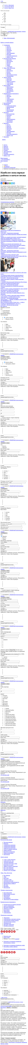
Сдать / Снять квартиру (10, 859)
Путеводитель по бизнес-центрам (12, 904)
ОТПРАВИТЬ (4, 488)
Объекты (9, 69)
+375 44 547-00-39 (9, 6)
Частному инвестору (9, 924)
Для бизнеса (10, 120)
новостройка (7, 992)
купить (5, 980)
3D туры (6, 885)
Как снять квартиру (9, 869)
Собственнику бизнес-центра (11, 920)
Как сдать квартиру (9, 867)
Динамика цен (7, 923)
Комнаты (6, 843)
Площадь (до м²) (5, 377)
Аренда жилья (7, 77)
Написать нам (7, 936)
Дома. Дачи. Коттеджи (9, 68)
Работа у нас (10, 57)
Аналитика (6, 104)
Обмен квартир (7, 850)
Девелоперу (10, 88)
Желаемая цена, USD (6, 482)
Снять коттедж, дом (9, 861)
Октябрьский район (10, 717)
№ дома (2, 545)
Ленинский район (10, 714)
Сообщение (3, 833)
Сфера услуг (8, 327)
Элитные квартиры (8, 862)
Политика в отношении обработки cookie (14, 945)
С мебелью (5, 697)
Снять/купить (5, 312)
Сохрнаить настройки (10, 1038)
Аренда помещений (9, 906)
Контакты (6, 112)
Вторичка (9, 115)
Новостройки (7, 85)
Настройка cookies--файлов (10, 946)
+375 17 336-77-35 (9, 8)
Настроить (3, 1007)
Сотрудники (10, 101)
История (9, 54)
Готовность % (4, 525)
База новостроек (8, 892)
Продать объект (9, 319)
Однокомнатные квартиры (7, 202)
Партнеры (9, 50)
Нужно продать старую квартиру (10, 417)
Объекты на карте (8, 908)
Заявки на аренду (11, 81)
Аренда (8, 95)
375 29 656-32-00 (5, 775)
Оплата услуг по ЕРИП (10, 870)
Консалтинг (10, 122)
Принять (9, 1007)
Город (2, 542)
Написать (3, 802)
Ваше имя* (3, 450)
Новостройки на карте (9, 894)
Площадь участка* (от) (6, 481)
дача (5, 472)
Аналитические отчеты (9, 921)
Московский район (10, 716)
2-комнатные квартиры (9, 846)
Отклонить (14, 1007)
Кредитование (7, 103)
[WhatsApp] (10, 183)
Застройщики (10, 91)
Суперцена (9, 66)
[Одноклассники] (3, 183)
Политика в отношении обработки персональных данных (12, 942)
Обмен (8, 65)
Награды (9, 49)
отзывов (17, 939)
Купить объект (9, 362)
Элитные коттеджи (8, 880)
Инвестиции (10, 111)
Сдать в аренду (9, 317)
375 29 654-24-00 (5, 781)
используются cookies (6, 1006)
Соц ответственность (12, 134)
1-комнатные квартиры (9, 845)
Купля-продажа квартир (10, 58)
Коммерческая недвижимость (11, 93)
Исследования (10, 109)
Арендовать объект (10, 363)
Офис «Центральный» (9, 38)
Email (2, 349)
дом (5, 474)
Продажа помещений (9, 907)
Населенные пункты (12, 74)
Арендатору (10, 100)
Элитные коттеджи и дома (10, 863)
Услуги (8, 46)
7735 (2, 1)
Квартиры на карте (8, 865)
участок (6, 471)
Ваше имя (3, 334)
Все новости (4, 306)
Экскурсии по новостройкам (11, 899)
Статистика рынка (11, 105)
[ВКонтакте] (1, 183)
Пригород (7, 711)
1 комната (4, 639)
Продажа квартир (8, 842)
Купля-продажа (10, 113)
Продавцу (6, 886)
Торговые (7, 325)
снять (5, 985)
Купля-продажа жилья (6, 839)
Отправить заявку (5, 356)
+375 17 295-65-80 (9, 5)
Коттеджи (9, 80)
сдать (5, 983)
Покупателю (10, 89)
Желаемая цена (4, 527)
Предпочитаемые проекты (7, 407)
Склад (7, 328)
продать (6, 982)
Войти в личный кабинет (7, 42)
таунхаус (6, 478)
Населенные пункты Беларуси (11, 882)
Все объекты (7, 875)
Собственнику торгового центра (12, 919)
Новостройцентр (11, 119)
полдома (6, 477)
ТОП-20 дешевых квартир (10, 849)
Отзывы (9, 51)
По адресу (3, 633)
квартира (6, 990)
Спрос (8, 97)
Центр (7, 713)
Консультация (4, 158)
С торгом (4, 657)
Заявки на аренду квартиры (11, 866)
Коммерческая (10, 107)
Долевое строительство (6, 890)
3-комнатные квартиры (9, 847)
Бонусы (8, 92)
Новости (9, 47)
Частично (4, 698)
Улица (2, 543)
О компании (7, 45)
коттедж (6, 475)
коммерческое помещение (10, 995)
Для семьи (5, 701)
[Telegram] (14, 183)
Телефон (3, 27)
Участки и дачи (7, 879)
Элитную (4, 695)
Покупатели (10, 61)
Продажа (9, 96)
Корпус (2, 636)
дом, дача (6, 993)
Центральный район (10, 725)
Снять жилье (10, 84)
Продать (9, 62)
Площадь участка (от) (6, 524)
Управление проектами (6, 915)
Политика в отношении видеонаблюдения (14, 949)
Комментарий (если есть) (7, 351)
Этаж (2, 638)
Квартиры (9, 60)
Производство (9, 330)
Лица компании (11, 53)
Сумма (2, 655)
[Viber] (8, 183)
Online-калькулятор (8, 853)
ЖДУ (4, 34)
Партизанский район (10, 719)
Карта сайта (7, 937)
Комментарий (4, 484)
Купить (8, 64)
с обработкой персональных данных (16, 31)
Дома (5, 876)
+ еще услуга (4, 997)
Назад (2, 1038)
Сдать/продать (6, 310)
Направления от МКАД (10, 883)
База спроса (6, 910)
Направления (10, 76)
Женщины (5, 704)
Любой (7, 708)
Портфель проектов (9, 925)
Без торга (4, 658)
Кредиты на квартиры (9, 851)
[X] (6, 183)
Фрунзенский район (10, 723)
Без (3, 700)
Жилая (8, 108)
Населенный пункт (5, 522)
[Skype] (12, 183)
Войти (4, 139)
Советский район (9, 722)
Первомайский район (10, 720)
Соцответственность (12, 55)
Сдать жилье (10, 82)
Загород (9, 116)
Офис (6, 324)
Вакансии (6, 123)
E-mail (2, 465)
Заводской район (9, 710)
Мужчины (5, 703)
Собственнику (10, 99)
